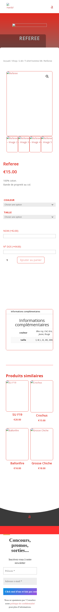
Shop (14, 60)
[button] (47, 76)
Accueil (6, 60)
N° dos (12, 246)
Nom (10, 230)
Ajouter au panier (31, 260)
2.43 (21, 60)
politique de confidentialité (22, 603)
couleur (9, 200)
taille (8, 212)
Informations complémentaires (25, 311)
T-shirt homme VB (33, 60)
